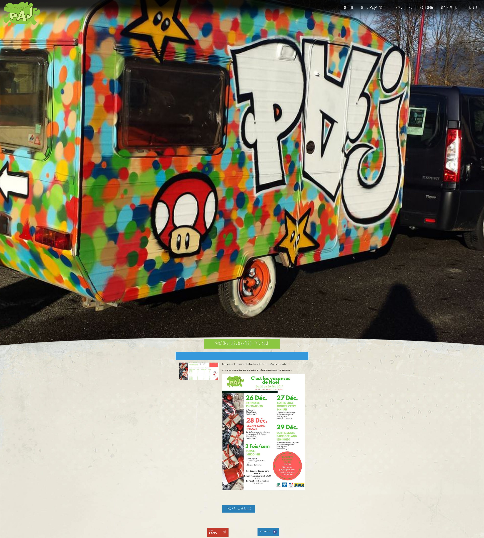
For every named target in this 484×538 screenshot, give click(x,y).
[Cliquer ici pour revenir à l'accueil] (20, 12)
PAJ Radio (426, 7)
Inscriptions (450, 7)
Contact (471, 7)
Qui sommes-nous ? (374, 7)
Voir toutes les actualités (238, 508)
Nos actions (404, 7)
